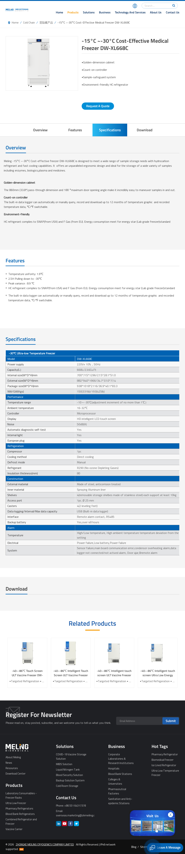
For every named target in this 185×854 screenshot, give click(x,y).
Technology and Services (130, 12)
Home (59, 12)
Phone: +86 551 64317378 (71, 805)
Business (105, 12)
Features (75, 130)
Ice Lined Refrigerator (164, 765)
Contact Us (172, 12)
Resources (12, 768)
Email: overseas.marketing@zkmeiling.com (75, 813)
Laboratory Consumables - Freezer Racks (21, 795)
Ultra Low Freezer (16, 803)
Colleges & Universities (115, 781)
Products (73, 12)
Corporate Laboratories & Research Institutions (121, 758)
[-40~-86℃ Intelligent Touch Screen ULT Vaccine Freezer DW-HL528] (71, 653)
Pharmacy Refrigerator (165, 754)
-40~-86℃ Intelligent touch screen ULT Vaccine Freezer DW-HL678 (114, 673)
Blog (133, 847)
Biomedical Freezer (162, 759)
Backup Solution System (70, 780)
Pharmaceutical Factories (117, 791)
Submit (171, 720)
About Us (156, 12)
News (9, 762)
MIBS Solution (64, 764)
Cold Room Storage (67, 786)
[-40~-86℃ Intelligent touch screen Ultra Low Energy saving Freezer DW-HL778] (158, 653)
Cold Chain (29, 22)
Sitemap (145, 847)
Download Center (15, 773)
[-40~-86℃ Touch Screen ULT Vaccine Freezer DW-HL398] (27, 653)
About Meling (13, 757)
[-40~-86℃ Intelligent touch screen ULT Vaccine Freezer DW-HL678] (114, 653)
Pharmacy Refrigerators (19, 808)
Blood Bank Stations (120, 774)
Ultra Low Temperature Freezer (165, 773)
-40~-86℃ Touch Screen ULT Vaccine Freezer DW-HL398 (27, 673)
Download (144, 130)
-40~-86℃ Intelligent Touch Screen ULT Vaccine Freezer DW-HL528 (70, 673)
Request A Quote (97, 106)
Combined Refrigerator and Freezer (21, 821)
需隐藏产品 (46, 22)
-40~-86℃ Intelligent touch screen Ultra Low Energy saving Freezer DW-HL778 (157, 673)
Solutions (89, 12)
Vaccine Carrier (14, 829)
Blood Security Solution (69, 775)
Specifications (110, 130)
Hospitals (113, 768)
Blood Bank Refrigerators (20, 814)
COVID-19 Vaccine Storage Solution (71, 756)
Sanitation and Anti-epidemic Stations (120, 801)
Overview (40, 130)
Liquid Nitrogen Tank (68, 769)
